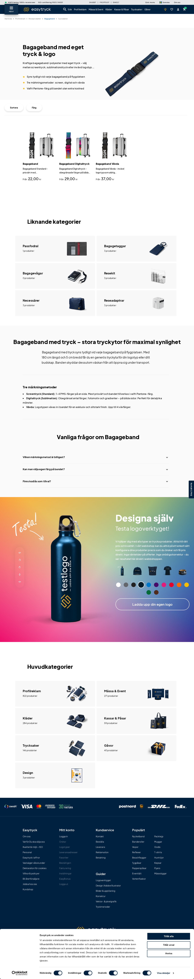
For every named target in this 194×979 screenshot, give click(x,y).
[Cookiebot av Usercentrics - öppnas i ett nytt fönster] (19, 973)
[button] (164, 2)
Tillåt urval (168, 945)
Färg (34, 107)
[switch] (88, 973)
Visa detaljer (163, 973)
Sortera (14, 107)
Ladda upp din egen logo (152, 604)
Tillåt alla (169, 936)
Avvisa (168, 953)
